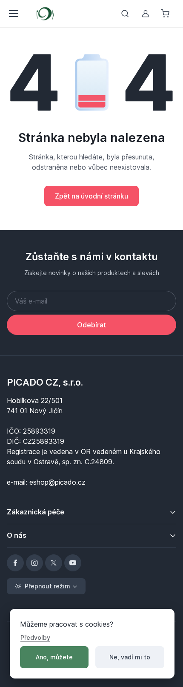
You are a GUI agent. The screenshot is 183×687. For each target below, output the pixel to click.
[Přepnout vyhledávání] (125, 13)
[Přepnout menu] (13, 13)
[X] (53, 562)
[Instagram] (34, 562)
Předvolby (35, 637)
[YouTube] (72, 562)
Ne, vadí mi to (129, 657)
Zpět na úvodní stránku (91, 196)
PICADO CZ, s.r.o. (45, 382)
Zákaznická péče (35, 512)
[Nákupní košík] (166, 13)
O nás (16, 535)
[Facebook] (15, 562)
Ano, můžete (54, 657)
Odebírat (91, 325)
